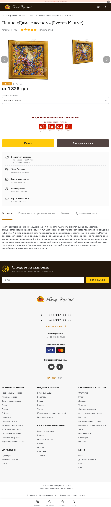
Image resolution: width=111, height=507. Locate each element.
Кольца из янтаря (45, 417)
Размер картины (10, 96)
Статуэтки (83, 393)
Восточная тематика (11, 429)
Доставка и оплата (87, 460)
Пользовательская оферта (72, 495)
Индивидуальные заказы (13, 442)
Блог (80, 468)
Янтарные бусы (44, 393)
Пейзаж (5, 413)
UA (48, 378)
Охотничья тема (9, 421)
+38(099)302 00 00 (55, 315)
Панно (31, 15)
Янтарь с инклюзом (87, 409)
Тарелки (82, 405)
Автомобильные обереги (89, 421)
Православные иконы (12, 393)
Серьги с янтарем (45, 431)
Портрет (5, 409)
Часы (80, 429)
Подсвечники (84, 434)
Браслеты (41, 397)
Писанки (82, 442)
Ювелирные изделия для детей (51, 413)
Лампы (5, 464)
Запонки (41, 456)
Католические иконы (11, 401)
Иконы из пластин (10, 460)
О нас (81, 456)
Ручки (81, 397)
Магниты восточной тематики (92, 425)
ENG (54, 378)
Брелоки (82, 417)
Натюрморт (7, 417)
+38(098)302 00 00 (55, 320)
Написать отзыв (46, 30)
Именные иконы (9, 397)
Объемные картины (11, 438)
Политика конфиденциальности (41, 495)
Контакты (82, 464)
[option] (36, 215)
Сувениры (6, 456)
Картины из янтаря (16, 15)
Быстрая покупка (83, 143)
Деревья (82, 401)
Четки (40, 409)
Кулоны (40, 405)
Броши (40, 401)
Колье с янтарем (45, 439)
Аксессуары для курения (90, 413)
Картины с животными (12, 425)
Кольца (40, 447)
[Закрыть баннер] (108, 2)
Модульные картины (11, 434)
